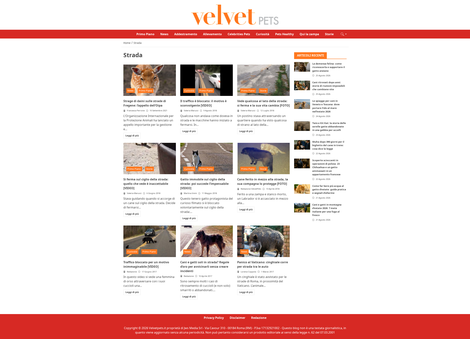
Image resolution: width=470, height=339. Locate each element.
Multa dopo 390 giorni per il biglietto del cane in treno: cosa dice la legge (328, 145)
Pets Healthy (284, 34)
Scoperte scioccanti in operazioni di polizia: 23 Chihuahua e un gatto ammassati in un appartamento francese (326, 167)
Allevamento (212, 34)
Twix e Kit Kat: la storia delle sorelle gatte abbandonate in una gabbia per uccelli (329, 126)
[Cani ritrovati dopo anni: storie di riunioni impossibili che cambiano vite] (302, 85)
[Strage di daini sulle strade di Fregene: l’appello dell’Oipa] (149, 80)
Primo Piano (145, 34)
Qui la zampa (309, 34)
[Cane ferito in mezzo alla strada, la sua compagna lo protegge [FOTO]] (263, 158)
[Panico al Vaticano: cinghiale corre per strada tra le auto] (263, 241)
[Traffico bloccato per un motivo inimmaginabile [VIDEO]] (149, 241)
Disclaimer (237, 318)
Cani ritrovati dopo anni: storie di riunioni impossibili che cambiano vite (328, 86)
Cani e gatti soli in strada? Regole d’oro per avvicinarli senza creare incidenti (204, 266)
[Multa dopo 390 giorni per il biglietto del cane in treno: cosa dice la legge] (302, 145)
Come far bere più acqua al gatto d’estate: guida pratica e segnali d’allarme (329, 189)
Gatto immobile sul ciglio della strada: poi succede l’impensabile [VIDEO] (204, 183)
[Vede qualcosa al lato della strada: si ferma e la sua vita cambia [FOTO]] (263, 80)
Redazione (258, 318)
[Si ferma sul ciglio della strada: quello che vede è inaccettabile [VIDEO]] (149, 158)
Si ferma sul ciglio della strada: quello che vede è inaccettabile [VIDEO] (145, 183)
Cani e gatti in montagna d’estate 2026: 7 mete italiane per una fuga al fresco (326, 210)
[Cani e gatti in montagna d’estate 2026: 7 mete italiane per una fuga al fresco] (302, 207)
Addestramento (185, 34)
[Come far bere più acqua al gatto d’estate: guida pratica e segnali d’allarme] (302, 189)
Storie (329, 34)
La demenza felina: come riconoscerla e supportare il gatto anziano (328, 67)
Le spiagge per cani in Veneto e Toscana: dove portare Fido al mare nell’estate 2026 (326, 106)
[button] (344, 34)
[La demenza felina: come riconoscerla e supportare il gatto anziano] (302, 67)
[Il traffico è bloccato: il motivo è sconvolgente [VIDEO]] (206, 80)
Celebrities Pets (239, 34)
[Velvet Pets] (235, 14)
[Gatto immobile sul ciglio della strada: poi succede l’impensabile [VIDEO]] (206, 158)
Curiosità (262, 34)
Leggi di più (132, 135)
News (164, 34)
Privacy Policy (214, 318)
